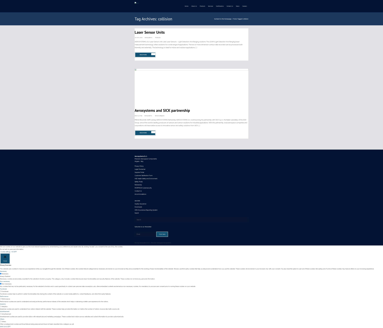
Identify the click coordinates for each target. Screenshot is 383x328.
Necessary (5, 274)
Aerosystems (148, 37)
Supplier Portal (139, 172)
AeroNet (137, 201)
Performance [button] (4, 296)
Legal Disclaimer (140, 169)
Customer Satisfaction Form (144, 175)
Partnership (138, 185)
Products (157, 37)
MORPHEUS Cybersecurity (143, 188)
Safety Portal (139, 182)
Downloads (138, 207)
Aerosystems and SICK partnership (162, 110)
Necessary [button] (3, 271)
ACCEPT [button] (14, 252)
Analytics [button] (3, 304)
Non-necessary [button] (5, 281)
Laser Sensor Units (150, 32)
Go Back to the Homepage (222, 19)
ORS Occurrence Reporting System (146, 210)
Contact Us (138, 191)
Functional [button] (3, 289)
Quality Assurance (140, 204)
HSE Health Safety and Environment (146, 178)
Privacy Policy (139, 166)
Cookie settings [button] (5, 252)
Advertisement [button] (4, 311)
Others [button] (2, 319)
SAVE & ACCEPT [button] (5, 326)
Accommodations (140, 194)
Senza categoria (159, 115)
